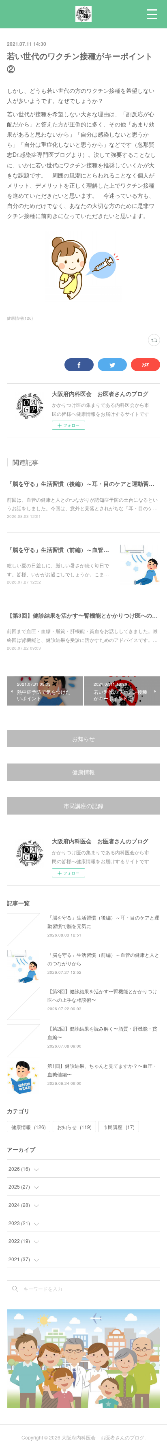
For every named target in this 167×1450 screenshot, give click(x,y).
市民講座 (119, 1126)
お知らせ (83, 738)
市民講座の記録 (83, 806)
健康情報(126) (20, 318)
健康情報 (83, 772)
